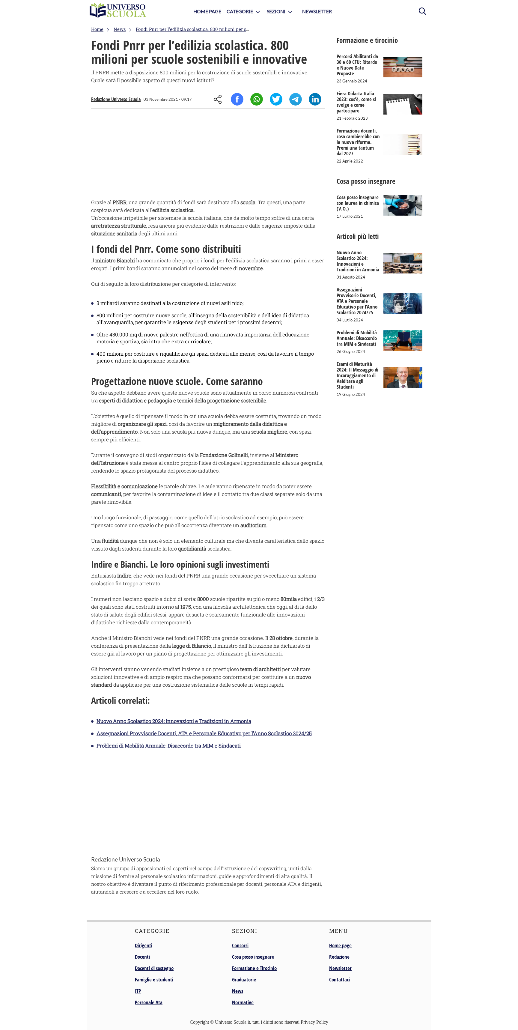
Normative (243, 1002)
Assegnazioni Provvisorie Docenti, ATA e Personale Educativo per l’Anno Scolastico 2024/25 (204, 733)
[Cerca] (422, 10)
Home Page (207, 11)
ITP (138, 990)
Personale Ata (148, 1002)
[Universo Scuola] (118, 10)
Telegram (295, 99)
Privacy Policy (314, 1022)
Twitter (276, 99)
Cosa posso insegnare (253, 956)
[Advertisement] (208, 155)
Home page (340, 945)
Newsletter (317, 11)
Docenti (142, 956)
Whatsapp (256, 99)
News (237, 990)
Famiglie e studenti (154, 979)
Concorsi (240, 945)
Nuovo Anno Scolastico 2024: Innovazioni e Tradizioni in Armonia (174, 721)
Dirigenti (143, 945)
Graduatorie (244, 979)
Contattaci (339, 979)
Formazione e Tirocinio (254, 968)
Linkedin (315, 99)
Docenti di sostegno (154, 968)
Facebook (237, 99)
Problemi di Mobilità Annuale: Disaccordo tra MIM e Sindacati (169, 745)
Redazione (339, 956)
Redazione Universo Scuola (116, 99)
